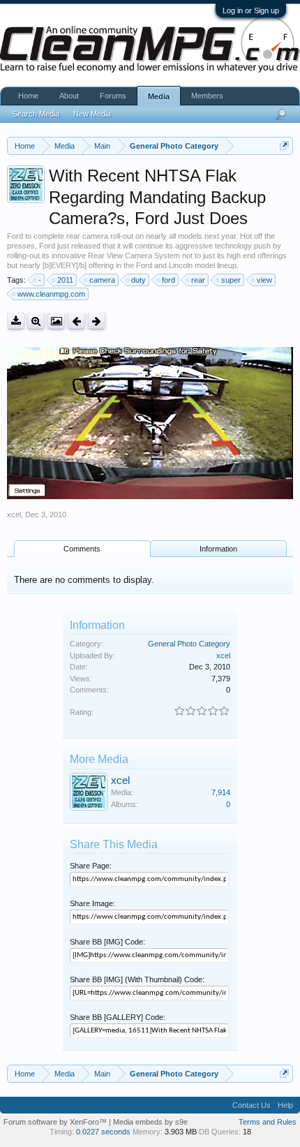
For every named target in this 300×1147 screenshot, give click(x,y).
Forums (113, 95)
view (264, 280)
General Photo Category (189, 643)
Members (207, 95)
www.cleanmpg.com (51, 294)
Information (218, 549)
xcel (14, 514)
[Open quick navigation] (284, 145)
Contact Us (251, 1105)
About (69, 95)
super (231, 280)
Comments (81, 549)
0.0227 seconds (103, 1131)
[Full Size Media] (36, 321)
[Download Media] (15, 321)
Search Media (36, 114)
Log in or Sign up (251, 10)
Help (285, 1105)
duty (138, 280)
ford (168, 280)
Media (159, 96)
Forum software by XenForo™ (56, 1122)
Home (28, 95)
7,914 (220, 792)
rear (198, 280)
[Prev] (76, 321)
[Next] (96, 321)
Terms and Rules (268, 1122)
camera (102, 280)
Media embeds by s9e (150, 1122)
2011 (65, 280)
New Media (92, 114)
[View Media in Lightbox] (56, 321)
